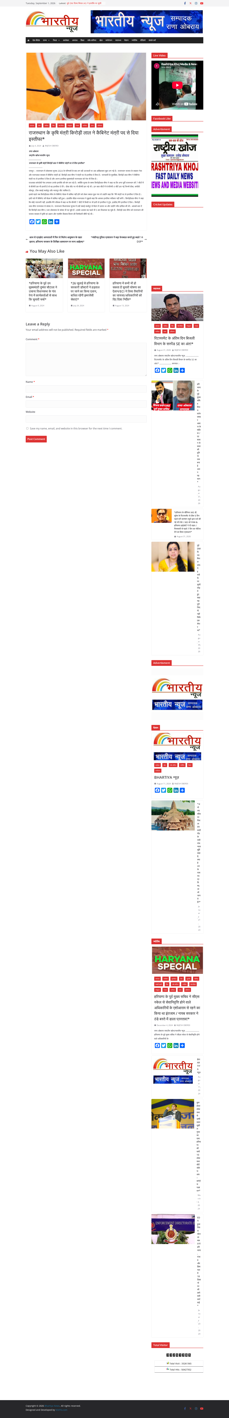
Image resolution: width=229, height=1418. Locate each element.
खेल (101, 40)
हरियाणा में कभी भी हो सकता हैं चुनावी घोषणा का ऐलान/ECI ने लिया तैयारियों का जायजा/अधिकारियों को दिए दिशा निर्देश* (128, 291)
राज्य (45, 40)
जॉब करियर (91, 40)
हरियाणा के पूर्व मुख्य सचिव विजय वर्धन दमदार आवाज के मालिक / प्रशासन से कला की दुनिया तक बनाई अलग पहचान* (199, 433)
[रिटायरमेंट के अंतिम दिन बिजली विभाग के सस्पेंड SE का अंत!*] (177, 307)
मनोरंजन (109, 40)
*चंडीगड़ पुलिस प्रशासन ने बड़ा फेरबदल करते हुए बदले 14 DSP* (117, 239)
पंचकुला (70, 125)
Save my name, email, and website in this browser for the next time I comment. (76, 428)
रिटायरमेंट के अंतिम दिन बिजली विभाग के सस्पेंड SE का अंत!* (174, 340)
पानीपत (85, 125)
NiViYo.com (61, 1409)
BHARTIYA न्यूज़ (166, 777)
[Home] (28, 40)
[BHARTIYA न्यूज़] (177, 746)
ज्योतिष (134, 40)
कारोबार (66, 40)
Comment (32, 339)
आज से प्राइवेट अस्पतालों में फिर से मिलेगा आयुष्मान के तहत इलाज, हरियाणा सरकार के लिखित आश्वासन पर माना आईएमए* (56, 239)
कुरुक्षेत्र (174, 979)
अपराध (74, 40)
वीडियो (143, 40)
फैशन (126, 40)
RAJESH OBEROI (51, 145)
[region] (146, 21)
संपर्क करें (152, 40)
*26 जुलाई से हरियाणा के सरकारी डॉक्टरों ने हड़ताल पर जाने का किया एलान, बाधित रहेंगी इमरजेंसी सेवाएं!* (85, 291)
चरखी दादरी (158, 984)
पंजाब (77, 125)
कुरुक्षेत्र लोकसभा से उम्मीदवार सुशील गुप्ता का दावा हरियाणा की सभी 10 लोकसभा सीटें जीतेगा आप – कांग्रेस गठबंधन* (199, 1146)
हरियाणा (100, 125)
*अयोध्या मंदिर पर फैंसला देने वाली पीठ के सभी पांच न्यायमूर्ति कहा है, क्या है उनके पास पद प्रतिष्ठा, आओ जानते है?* (199, 853)
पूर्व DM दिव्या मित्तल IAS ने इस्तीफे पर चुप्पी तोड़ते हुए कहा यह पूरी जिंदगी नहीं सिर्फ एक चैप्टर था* (199, 588)
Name (30, 382)
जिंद (53, 125)
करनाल (32, 125)
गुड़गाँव (188, 979)
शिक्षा (82, 40)
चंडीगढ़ (46, 125)
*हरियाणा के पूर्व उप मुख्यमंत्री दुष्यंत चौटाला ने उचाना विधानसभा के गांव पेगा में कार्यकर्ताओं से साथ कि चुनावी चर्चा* (43, 291)
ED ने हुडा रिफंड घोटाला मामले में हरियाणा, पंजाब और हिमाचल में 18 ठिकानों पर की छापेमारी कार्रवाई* (199, 1261)
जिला (55, 40)
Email (30, 397)
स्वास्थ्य (118, 40)
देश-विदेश (36, 40)
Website (30, 412)
